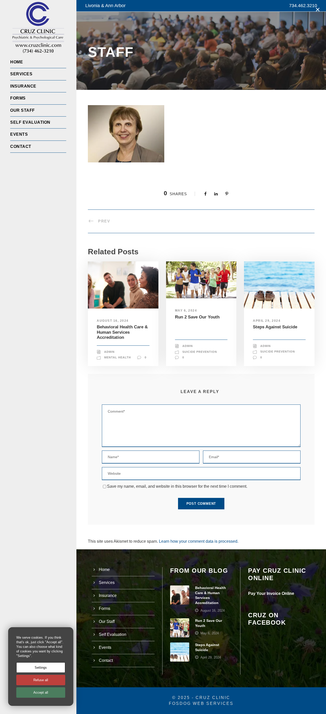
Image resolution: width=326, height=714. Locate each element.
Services (21, 74)
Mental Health (117, 357)
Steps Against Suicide (275, 327)
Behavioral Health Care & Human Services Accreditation (122, 332)
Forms (18, 98)
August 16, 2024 (113, 321)
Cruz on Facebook (267, 619)
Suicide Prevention (199, 351)
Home (16, 62)
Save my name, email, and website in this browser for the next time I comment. (177, 486)
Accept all (40, 692)
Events (19, 134)
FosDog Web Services (201, 703)
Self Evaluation (30, 122)
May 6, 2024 (186, 310)
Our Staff (22, 110)
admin (109, 351)
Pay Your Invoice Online (271, 593)
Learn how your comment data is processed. (198, 541)
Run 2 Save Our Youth (197, 317)
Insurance (23, 86)
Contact (20, 146)
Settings (41, 667)
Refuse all (40, 680)
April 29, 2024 (266, 321)
